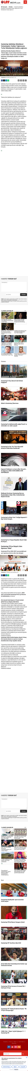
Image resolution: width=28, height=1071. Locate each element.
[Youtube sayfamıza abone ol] (12, 1047)
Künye (10, 1041)
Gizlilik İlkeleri (21, 1041)
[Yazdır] (19, 80)
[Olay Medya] (10, 2)
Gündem (11, 6)
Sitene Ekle (14, 1043)
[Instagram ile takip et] (15, 1047)
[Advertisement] (14, 27)
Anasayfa (5, 6)
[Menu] (25, 2)
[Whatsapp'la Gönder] (8, 80)
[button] (21, 80)
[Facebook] (2, 80)
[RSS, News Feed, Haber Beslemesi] (19, 1047)
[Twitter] (4, 80)
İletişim (15, 1041)
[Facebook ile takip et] (9, 1047)
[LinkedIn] (6, 80)
